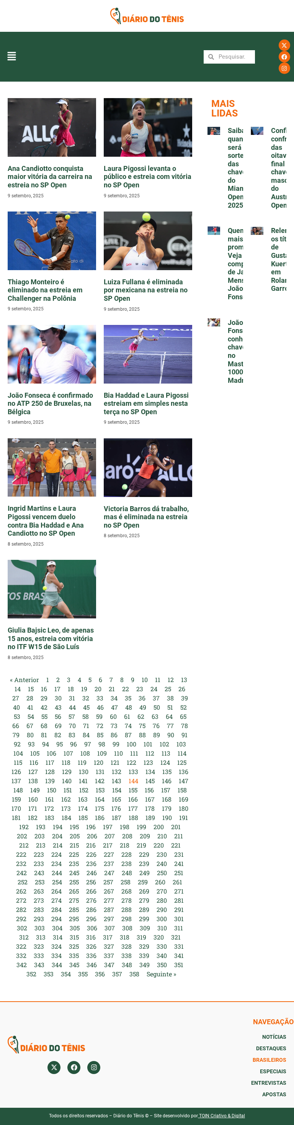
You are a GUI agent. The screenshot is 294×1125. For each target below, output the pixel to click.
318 (124, 937)
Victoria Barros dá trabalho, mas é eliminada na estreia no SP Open (146, 517)
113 (166, 753)
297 (109, 919)
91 (184, 735)
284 (56, 909)
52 (183, 707)
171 (32, 808)
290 (162, 909)
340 (162, 955)
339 (144, 955)
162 (66, 799)
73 (114, 726)
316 (91, 937)
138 (33, 781)
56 (58, 716)
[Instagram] (284, 68)
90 (170, 735)
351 (178, 965)
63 (155, 716)
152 (83, 790)
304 (57, 928)
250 (162, 873)
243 (39, 873)
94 (45, 744)
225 (74, 854)
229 (144, 854)
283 (39, 909)
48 (128, 707)
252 (23, 882)
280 (162, 900)
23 (139, 689)
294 (56, 919)
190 (167, 817)
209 (145, 836)
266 (91, 891)
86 (114, 735)
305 (75, 928)
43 (58, 707)
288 (126, 909)
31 (72, 698)
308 (127, 928)
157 (165, 790)
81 (44, 735)
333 (39, 955)
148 (18, 790)
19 (84, 689)
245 (74, 873)
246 (92, 873)
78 (184, 726)
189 (150, 817)
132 (116, 771)
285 (74, 909)
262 (21, 891)
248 (127, 873)
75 (142, 726)
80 (30, 735)
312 (24, 937)
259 (143, 882)
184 (66, 817)
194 (57, 827)
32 (85, 698)
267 (109, 891)
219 (141, 845)
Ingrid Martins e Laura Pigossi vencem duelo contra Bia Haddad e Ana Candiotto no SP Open (46, 520)
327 (109, 946)
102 (164, 744)
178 (150, 808)
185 (83, 817)
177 (133, 808)
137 (16, 781)
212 (24, 845)
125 (181, 762)
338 (126, 955)
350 (162, 965)
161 (49, 799)
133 (133, 771)
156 (149, 790)
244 (57, 873)
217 (108, 845)
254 (57, 882)
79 (16, 735)
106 (51, 753)
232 (21, 863)
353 (49, 974)
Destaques (271, 1048)
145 (150, 781)
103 (181, 744)
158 (182, 790)
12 (171, 680)
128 (50, 771)
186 (100, 817)
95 (59, 744)
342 (21, 965)
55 (44, 716)
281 (179, 900)
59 (99, 716)
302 (22, 928)
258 (126, 882)
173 (66, 808)
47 (114, 707)
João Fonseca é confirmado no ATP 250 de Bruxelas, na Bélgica (50, 403)
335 (74, 955)
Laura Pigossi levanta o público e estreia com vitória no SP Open (147, 176)
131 (100, 771)
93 (31, 744)
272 (21, 900)
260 (160, 882)
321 (176, 937)
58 (85, 716)
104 (18, 753)
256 (91, 882)
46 (100, 707)
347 (109, 965)
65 (183, 716)
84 (86, 735)
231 (179, 854)
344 (57, 965)
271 (179, 891)
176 (116, 808)
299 (144, 919)
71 (86, 726)
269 (144, 891)
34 (114, 698)
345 (74, 965)
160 (33, 799)
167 (150, 799)
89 (156, 735)
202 (22, 836)
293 (39, 919)
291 (179, 909)
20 (98, 689)
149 (35, 790)
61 (127, 716)
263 (39, 891)
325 (74, 946)
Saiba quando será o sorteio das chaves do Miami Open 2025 (239, 167)
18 (71, 689)
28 (29, 698)
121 (115, 762)
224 (56, 854)
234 (56, 863)
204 (57, 836)
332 (21, 955)
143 (116, 781)
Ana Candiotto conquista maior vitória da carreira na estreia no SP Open (50, 176)
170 (16, 808)
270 (162, 891)
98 (101, 744)
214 (57, 845)
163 (83, 799)
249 (144, 873)
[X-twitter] (284, 45)
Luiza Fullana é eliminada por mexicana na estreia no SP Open (146, 290)
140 (67, 781)
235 (74, 863)
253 (40, 882)
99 (116, 744)
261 (177, 882)
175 (99, 808)
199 (141, 827)
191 (183, 817)
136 (183, 771)
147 (183, 781)
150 (51, 790)
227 (109, 854)
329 (144, 946)
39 (184, 698)
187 (116, 817)
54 (31, 716)
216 (91, 845)
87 (128, 735)
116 (33, 762)
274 (56, 900)
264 (56, 891)
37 (156, 698)
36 (142, 698)
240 (162, 863)
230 (162, 854)
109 (102, 753)
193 (41, 827)
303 (39, 928)
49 (142, 707)
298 (126, 919)
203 (39, 836)
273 (39, 900)
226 (91, 854)
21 (112, 689)
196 (91, 827)
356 (100, 974)
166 (133, 799)
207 (110, 836)
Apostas (274, 1094)
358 (134, 974)
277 (109, 900)
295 (74, 919)
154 (116, 790)
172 (49, 808)
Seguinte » (161, 974)
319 (141, 937)
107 (68, 753)
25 (168, 689)
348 (127, 965)
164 (100, 799)
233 (39, 863)
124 (165, 762)
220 (159, 845)
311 (178, 928)
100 (131, 744)
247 (109, 873)
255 (74, 882)
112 (149, 753)
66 (15, 726)
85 (100, 735)
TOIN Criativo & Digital (222, 1115)
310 (162, 928)
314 (57, 937)
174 (83, 808)
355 (83, 974)
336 (91, 955)
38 (170, 698)
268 (126, 891)
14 (18, 689)
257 (108, 882)
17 (57, 689)
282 (21, 909)
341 (179, 955)
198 (124, 827)
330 (162, 946)
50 (157, 707)
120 (98, 762)
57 (72, 716)
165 (116, 799)
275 (74, 900)
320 (159, 937)
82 (57, 735)
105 (34, 753)
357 (117, 974)
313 (41, 937)
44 (72, 707)
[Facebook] (284, 56)
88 (142, 735)
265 (74, 891)
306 (92, 928)
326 (91, 946)
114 (182, 753)
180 (183, 808)
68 (44, 726)
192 (24, 827)
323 (39, 946)
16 (44, 689)
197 (108, 827)
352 (31, 974)
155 (133, 790)
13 (184, 680)
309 (145, 928)
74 (128, 726)
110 (118, 753)
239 (144, 863)
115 (18, 762)
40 (16, 707)
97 (87, 744)
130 (83, 771)
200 (159, 827)
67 (29, 726)
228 (126, 854)
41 (30, 707)
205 (75, 836)
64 (169, 716)
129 (67, 771)
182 (33, 817)
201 (176, 827)
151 (68, 790)
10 (145, 680)
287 (109, 909)
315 (74, 937)
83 (72, 735)
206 (92, 836)
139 (50, 781)
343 (39, 965)
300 (162, 919)
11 (157, 680)
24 (153, 689)
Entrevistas (268, 1083)
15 (31, 689)
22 (125, 689)
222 (21, 854)
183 (49, 817)
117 (50, 762)
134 (150, 771)
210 (162, 836)
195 (74, 827)
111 (134, 753)
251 (178, 873)
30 (58, 698)
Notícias (274, 1037)
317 (108, 937)
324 (56, 946)
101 (148, 744)
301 (179, 919)
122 (131, 762)
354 (66, 974)
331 (179, 946)
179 (167, 808)
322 (21, 946)
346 (92, 965)
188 (133, 817)
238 (126, 863)
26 (181, 689)
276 (91, 900)
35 (128, 698)
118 (66, 762)
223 (39, 854)
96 (73, 744)
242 (21, 873)
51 (170, 707)
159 (16, 799)
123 (148, 762)
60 (113, 716)
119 (82, 762)
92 (17, 744)
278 (126, 900)
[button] (11, 57)
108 (85, 753)
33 (99, 698)
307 (110, 928)
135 (167, 771)
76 (156, 726)
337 (109, 955)
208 (127, 836)
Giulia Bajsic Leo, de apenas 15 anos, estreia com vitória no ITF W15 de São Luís (51, 638)
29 (44, 698)
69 (58, 726)
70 (72, 726)
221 (176, 845)
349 (144, 965)
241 (179, 863)
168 (167, 799)
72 (99, 726)
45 (86, 707)
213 (41, 845)
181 (16, 817)
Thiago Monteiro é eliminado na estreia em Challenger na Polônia (45, 290)
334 (56, 955)
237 (109, 863)
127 (33, 771)
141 (83, 781)
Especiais (273, 1071)
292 (21, 919)
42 (44, 707)
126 (16, 771)
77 (170, 726)
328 (126, 946)
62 (140, 716)
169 (183, 799)
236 (91, 863)
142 (100, 781)
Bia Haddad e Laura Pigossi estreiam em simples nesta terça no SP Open (146, 403)
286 (91, 909)
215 (74, 845)
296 (91, 919)
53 (17, 716)
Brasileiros (269, 1060)
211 (178, 836)
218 (124, 845)
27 (15, 698)
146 (167, 781)
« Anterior (24, 680)
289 (144, 909)
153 (100, 790)
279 (144, 900)
